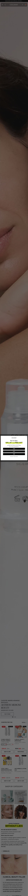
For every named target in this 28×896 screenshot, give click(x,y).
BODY (14, 451)
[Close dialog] (26, 436)
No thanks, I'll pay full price (14, 456)
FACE (14, 448)
